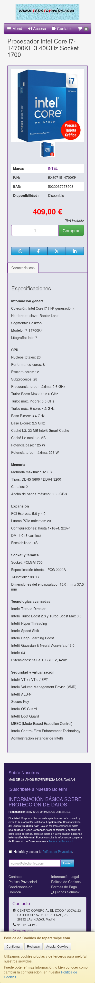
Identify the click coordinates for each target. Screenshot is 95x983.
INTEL (53, 168)
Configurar (14, 946)
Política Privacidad (23, 881)
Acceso (39, 28)
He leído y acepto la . (43, 851)
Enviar (67, 863)
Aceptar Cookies (57, 946)
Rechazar (33, 946)
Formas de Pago (64, 886)
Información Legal (65, 876)
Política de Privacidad (61, 841)
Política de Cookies (66, 881)
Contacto (64, 28)
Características (23, 267)
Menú (16, 28)
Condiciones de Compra (20, 889)
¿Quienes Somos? (65, 891)
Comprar (71, 230)
